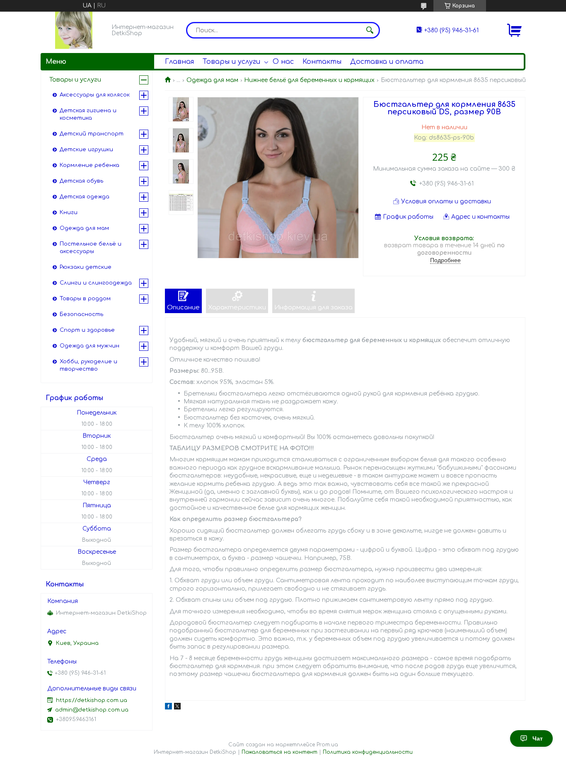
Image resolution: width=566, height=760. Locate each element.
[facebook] (168, 708)
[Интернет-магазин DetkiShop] (73, 30)
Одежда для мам (212, 80)
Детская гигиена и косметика (88, 114)
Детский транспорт (91, 134)
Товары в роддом (85, 299)
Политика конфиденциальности (368, 752)
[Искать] (369, 30)
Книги (68, 212)
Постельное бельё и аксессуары (90, 247)
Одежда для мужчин (89, 346)
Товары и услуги (231, 61)
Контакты (321, 61)
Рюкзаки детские (85, 267)
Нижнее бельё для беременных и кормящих (309, 80)
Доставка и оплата (386, 61)
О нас (283, 61)
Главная (179, 61)
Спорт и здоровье (87, 330)
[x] (177, 708)
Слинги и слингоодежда (96, 283)
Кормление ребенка (89, 165)
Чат (537, 738)
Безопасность (81, 314)
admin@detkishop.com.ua (91, 710)
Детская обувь (81, 181)
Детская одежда (84, 197)
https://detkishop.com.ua (91, 700)
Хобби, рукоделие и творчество (88, 365)
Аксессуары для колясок (95, 95)
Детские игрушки (86, 149)
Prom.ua (327, 745)
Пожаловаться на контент (279, 752)
